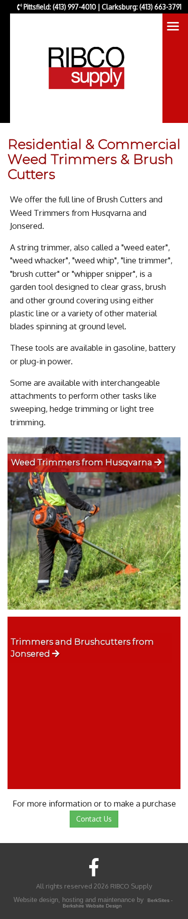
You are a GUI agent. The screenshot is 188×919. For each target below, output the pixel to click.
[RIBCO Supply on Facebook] (94, 867)
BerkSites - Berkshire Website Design (117, 903)
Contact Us (94, 819)
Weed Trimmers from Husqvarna (82, 462)
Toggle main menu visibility (173, 25)
